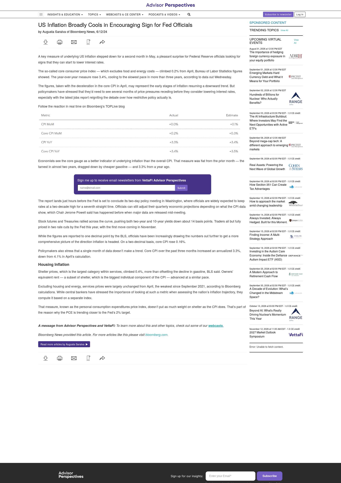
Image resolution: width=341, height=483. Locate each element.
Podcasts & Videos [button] (163, 14)
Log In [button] (300, 14)
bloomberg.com (156, 334)
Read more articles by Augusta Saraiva (63, 344)
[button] (45, 42)
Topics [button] (93, 14)
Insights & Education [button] (64, 14)
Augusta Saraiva (54, 31)
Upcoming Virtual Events (265, 41)
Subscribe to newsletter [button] (278, 14)
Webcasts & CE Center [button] (124, 14)
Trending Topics (264, 30)
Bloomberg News (82, 31)
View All (284, 30)
